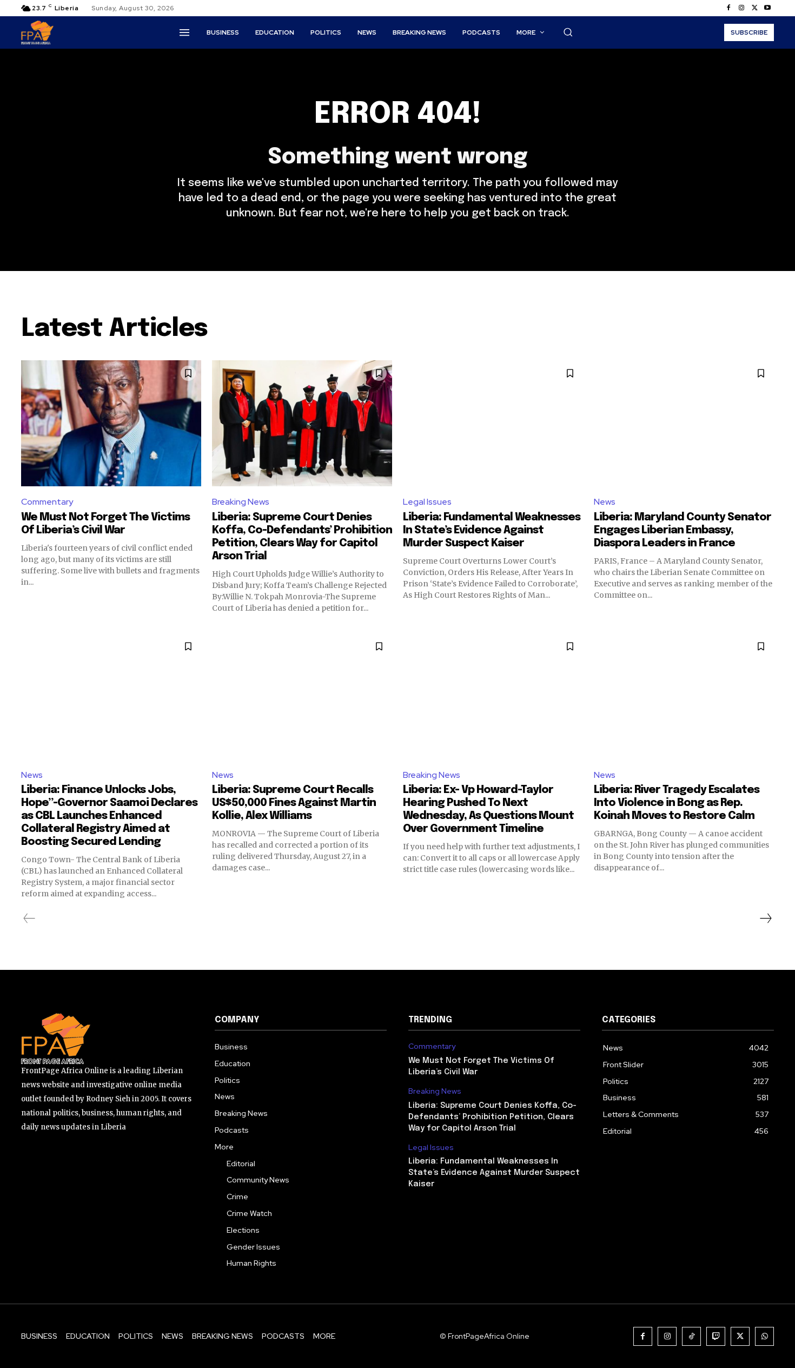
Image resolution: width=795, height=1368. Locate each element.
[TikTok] (691, 1336)
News (604, 501)
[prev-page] (29, 918)
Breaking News (240, 501)
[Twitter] (754, 8)
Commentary (47, 501)
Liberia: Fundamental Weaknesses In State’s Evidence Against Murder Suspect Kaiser (491, 530)
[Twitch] (715, 1336)
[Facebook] (728, 8)
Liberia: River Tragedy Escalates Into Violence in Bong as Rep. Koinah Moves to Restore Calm (676, 803)
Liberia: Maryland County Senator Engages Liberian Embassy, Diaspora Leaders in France (682, 530)
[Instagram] (741, 8)
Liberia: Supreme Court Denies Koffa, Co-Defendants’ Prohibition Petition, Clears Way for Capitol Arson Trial (492, 1117)
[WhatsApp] (764, 1336)
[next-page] (765, 918)
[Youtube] (767, 8)
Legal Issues (427, 501)
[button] (568, 32)
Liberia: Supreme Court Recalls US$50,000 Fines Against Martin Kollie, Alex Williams (294, 803)
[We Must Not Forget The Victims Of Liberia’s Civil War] (111, 423)
